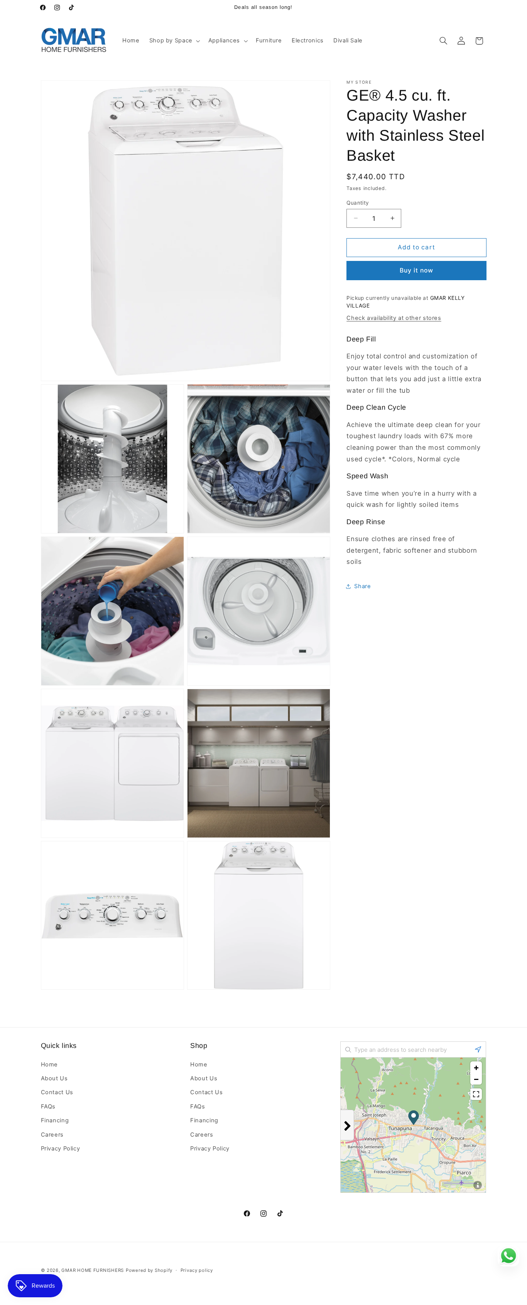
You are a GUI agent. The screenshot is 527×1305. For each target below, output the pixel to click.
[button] (173, 40)
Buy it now (417, 270)
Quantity (357, 202)
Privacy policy (197, 1270)
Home (49, 1064)
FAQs (48, 1106)
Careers (52, 1134)
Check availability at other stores (393, 317)
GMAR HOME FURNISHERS (92, 1270)
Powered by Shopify (149, 1270)
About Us (54, 1078)
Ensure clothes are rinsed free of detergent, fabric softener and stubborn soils (411, 550)
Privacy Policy (60, 1148)
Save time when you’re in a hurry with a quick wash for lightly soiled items (411, 498)
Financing (55, 1120)
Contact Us (57, 1092)
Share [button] (362, 585)
